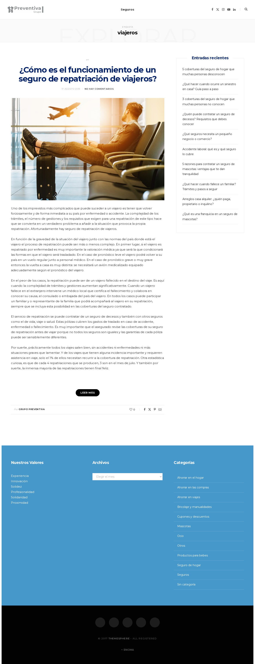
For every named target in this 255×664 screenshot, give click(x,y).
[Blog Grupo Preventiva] (25, 9)
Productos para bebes (192, 555)
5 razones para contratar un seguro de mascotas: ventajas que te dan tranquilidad (208, 169)
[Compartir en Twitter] (149, 409)
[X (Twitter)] (114, 622)
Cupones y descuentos (193, 516)
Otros (181, 545)
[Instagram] (127, 622)
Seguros (127, 9)
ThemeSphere (119, 638)
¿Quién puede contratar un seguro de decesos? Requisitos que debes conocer (208, 119)
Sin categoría (186, 584)
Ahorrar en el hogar (190, 477)
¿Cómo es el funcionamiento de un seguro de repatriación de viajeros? (88, 74)
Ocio (180, 536)
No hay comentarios (99, 88)
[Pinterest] (155, 409)
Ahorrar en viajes (188, 497)
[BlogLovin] (155, 622)
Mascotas (184, 526)
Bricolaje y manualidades (194, 507)
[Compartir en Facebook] (144, 409)
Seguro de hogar (189, 565)
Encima (128, 649)
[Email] (160, 409)
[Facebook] (100, 622)
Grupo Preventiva (32, 409)
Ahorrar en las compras (193, 487)
